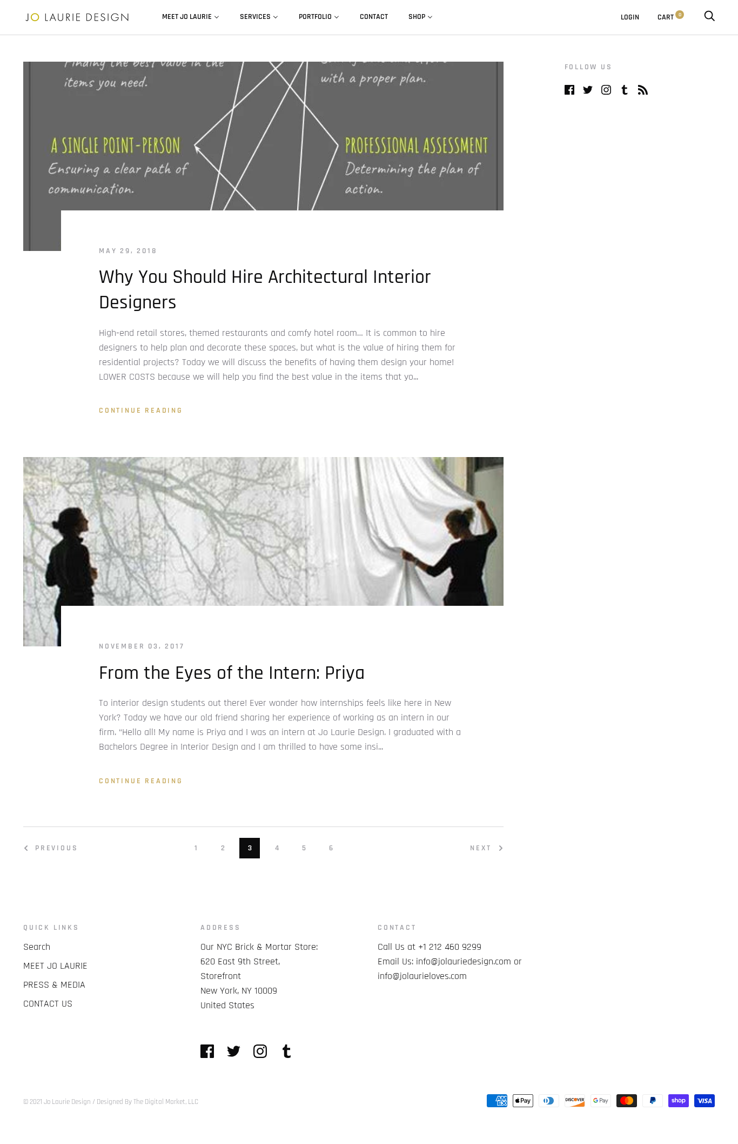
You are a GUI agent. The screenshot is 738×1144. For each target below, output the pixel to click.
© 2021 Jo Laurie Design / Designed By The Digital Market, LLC (110, 1101)
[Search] (709, 17)
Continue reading (141, 410)
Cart (669, 17)
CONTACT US (47, 1003)
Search (36, 947)
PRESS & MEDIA (54, 984)
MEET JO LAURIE (55, 966)
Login (630, 17)
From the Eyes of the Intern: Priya (232, 673)
